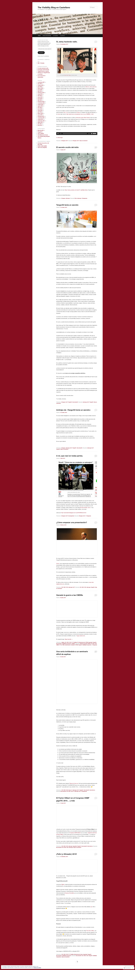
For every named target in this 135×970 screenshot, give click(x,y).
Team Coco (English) (42, 147)
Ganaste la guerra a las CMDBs (69, 595)
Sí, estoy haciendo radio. (66, 41)
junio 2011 (40, 125)
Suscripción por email (43, 40)
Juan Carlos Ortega (67, 75)
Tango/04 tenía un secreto (67, 205)
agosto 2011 (40, 122)
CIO (62, 587)
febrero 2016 (40, 88)
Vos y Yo (65, 112)
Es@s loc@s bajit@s (42, 146)
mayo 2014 (40, 94)
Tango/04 (91, 402)
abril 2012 (40, 112)
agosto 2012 (40, 106)
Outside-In (73, 644)
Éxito (76, 198)
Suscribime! (41, 52)
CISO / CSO (65, 587)
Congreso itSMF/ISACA (75, 832)
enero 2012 (40, 115)
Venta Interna (92, 790)
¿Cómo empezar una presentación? (71, 522)
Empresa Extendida (69, 893)
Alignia (63, 642)
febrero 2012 (40, 113)
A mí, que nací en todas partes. (69, 455)
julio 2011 (40, 123)
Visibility (73, 643)
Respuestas (84, 198)
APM (81, 643)
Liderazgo (68, 198)
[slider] (95, 133)
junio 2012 (40, 109)
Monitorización (82, 642)
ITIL (78, 642)
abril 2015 (40, 91)
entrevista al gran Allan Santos (83, 117)
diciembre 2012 (41, 101)
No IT (67, 140)
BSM (89, 643)
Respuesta (88, 515)
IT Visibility (75, 642)
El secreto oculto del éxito (67, 147)
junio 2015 (40, 89)
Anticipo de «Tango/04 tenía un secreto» (73, 410)
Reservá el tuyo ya (74, 783)
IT (59, 644)
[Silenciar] (91, 133)
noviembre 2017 (41, 82)
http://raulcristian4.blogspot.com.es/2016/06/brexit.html (73, 512)
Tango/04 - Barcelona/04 (73, 402)
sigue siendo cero (81, 635)
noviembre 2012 (41, 103)
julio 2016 (40, 86)
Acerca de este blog (47, 35)
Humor (69, 790)
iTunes (78, 112)
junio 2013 (40, 98)
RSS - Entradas (41, 63)
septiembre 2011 (41, 120)
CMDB (57, 644)
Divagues (63, 140)
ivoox (59, 114)
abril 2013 (40, 100)
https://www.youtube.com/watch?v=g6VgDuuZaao (76, 190)
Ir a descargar (59, 137)
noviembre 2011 (41, 117)
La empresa (55, 35)
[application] (76, 133)
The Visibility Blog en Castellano (54, 7)
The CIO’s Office (90, 930)
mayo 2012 (40, 110)
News (81, 954)
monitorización (68, 644)
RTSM (86, 642)
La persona (62, 35)
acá (91, 906)
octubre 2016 (40, 85)
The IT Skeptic (41, 133)
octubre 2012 (40, 104)
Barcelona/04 (85, 643)
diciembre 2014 (41, 92)
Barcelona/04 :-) (41, 130)
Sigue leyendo (69, 639)
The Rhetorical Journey (43, 135)
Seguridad (90, 642)
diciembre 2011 (41, 116)
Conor (57, 563)
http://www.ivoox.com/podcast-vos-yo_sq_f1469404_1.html (80, 114)
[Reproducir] (58, 133)
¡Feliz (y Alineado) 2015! (66, 854)
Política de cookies (37, 967)
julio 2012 (40, 107)
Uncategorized (71, 515)
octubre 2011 (40, 119)
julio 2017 (40, 83)
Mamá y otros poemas (91, 86)
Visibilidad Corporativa (66, 643)
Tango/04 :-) (40, 132)
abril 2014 (40, 95)
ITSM (63, 644)
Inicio (39, 35)
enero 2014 (40, 97)
